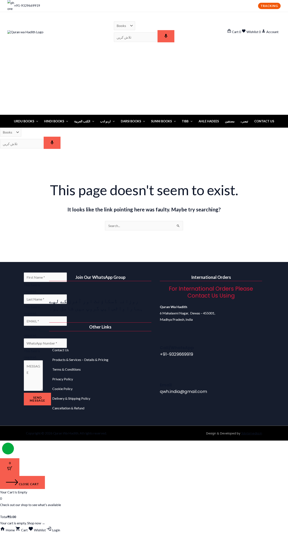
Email (166, 385)
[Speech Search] (165, 36)
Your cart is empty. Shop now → (22, 523)
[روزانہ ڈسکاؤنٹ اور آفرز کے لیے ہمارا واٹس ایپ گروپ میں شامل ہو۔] (54, 290)
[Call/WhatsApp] (165, 338)
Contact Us (264, 121)
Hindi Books (54, 121)
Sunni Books (161, 121)
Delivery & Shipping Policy (71, 398)
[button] (269, 6)
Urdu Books (24, 121)
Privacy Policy (62, 379)
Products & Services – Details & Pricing (80, 360)
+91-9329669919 (27, 5)
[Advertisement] (144, 83)
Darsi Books (131, 121)
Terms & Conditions (66, 369)
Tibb (185, 121)
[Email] (165, 375)
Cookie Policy (62, 389)
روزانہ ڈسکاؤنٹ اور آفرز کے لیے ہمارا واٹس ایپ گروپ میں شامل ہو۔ (96, 304)
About (57, 340)
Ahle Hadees (209, 121)
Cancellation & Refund (68, 408)
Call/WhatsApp (177, 348)
